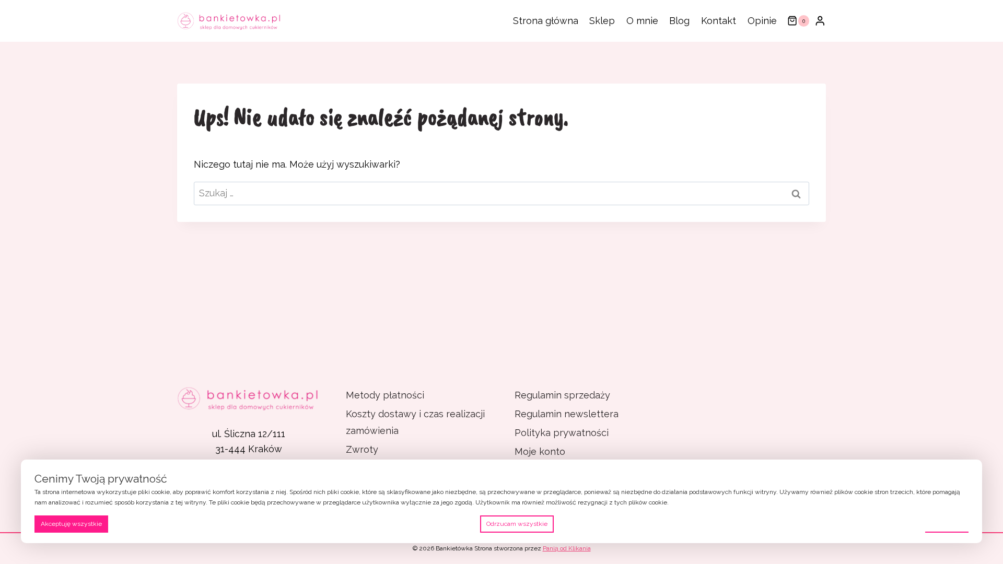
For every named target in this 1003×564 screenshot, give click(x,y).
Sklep (602, 20)
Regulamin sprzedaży (562, 395)
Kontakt (718, 20)
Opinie (762, 20)
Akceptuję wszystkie (71, 523)
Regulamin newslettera (567, 413)
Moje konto (540, 451)
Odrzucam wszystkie (516, 523)
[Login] (820, 20)
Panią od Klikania (567, 548)
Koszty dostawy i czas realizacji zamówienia (415, 422)
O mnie (642, 20)
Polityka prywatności (562, 432)
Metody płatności (385, 395)
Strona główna (545, 20)
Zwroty (362, 449)
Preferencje (946, 523)
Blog (679, 20)
